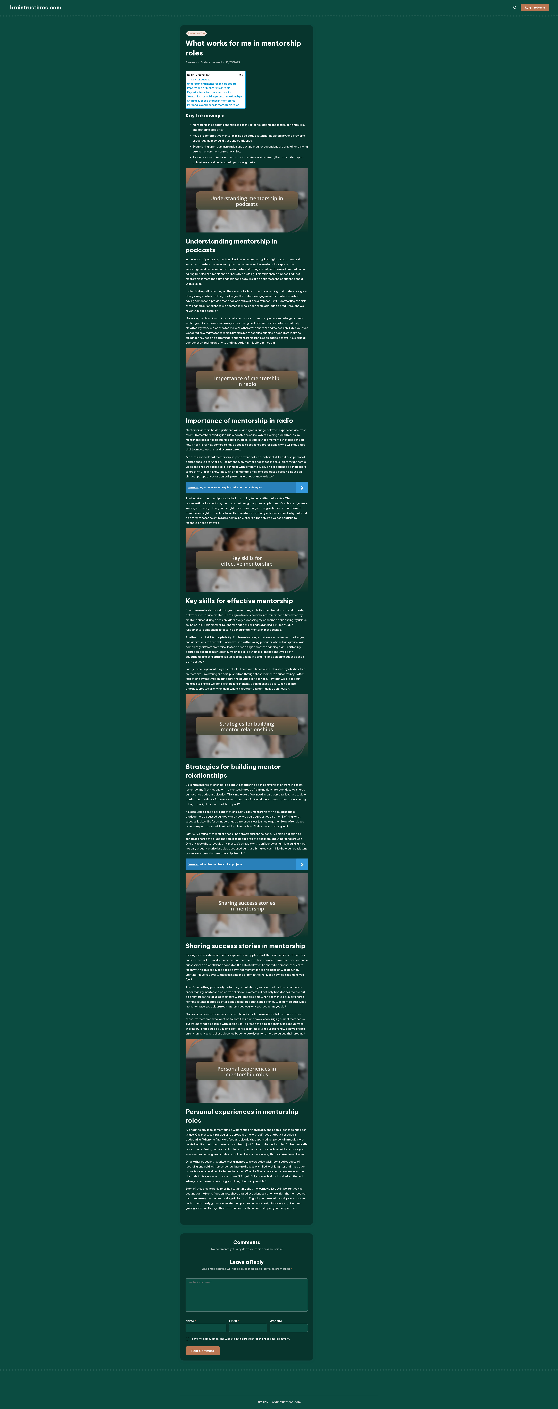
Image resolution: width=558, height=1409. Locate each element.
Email (234, 1321)
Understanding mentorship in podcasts (212, 83)
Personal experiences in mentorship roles (213, 105)
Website (276, 1321)
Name (191, 1321)
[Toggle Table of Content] (239, 75)
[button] (535, 7)
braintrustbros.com (35, 7)
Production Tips (196, 33)
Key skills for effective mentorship (209, 92)
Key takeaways (200, 79)
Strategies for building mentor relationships (215, 96)
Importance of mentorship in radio (208, 88)
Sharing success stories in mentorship (211, 100)
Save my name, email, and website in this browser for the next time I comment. (241, 1338)
